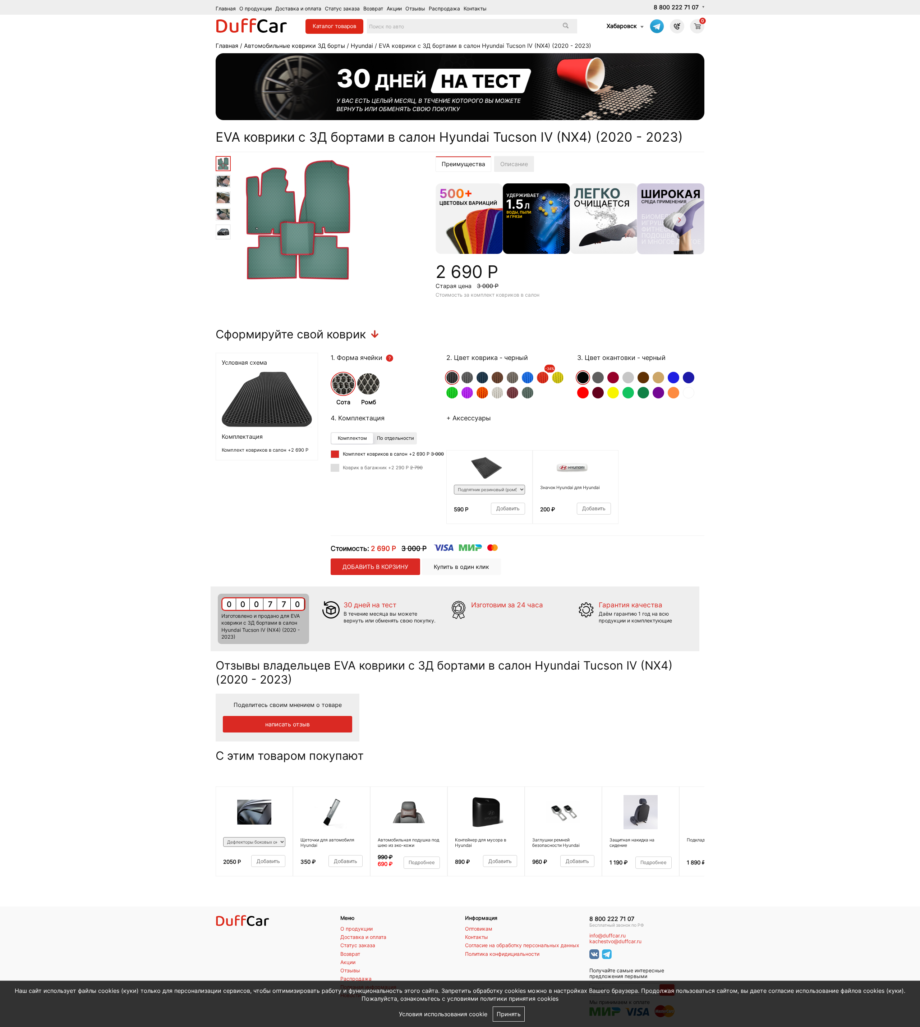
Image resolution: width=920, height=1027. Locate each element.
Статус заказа (342, 8)
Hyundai (362, 45)
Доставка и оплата (298, 8)
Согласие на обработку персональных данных (522, 945)
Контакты (475, 8)
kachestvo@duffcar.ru (615, 941)
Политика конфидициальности (502, 954)
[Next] (678, 221)
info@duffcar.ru (607, 936)
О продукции (255, 8)
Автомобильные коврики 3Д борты (294, 45)
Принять (509, 1014)
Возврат (373, 8)
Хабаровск (622, 25)
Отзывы (415, 8)
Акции (394, 8)
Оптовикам (478, 929)
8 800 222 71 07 (676, 7)
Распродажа (444, 8)
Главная (226, 8)
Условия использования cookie (443, 1014)
